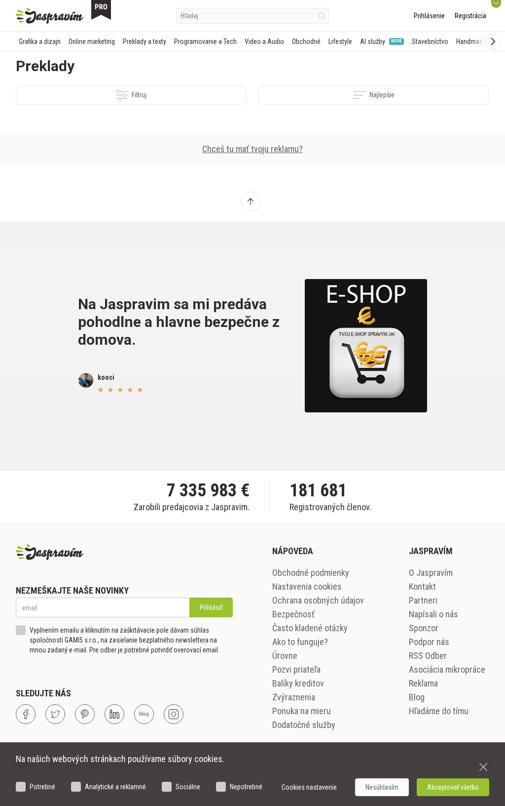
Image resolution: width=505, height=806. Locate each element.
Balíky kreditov (298, 683)
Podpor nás (429, 642)
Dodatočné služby (303, 725)
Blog (417, 697)
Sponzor (423, 628)
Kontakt (422, 586)
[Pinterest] (85, 714)
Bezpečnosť (293, 614)
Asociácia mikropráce (447, 669)
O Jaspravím (431, 572)
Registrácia (470, 16)
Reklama (423, 683)
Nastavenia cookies (307, 586)
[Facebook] (26, 714)
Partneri (423, 600)
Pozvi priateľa (296, 669)
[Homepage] (49, 16)
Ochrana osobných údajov (318, 600)
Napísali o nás (433, 614)
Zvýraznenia (293, 697)
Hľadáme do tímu (439, 711)
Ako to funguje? (300, 642)
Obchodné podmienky (310, 572)
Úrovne (284, 655)
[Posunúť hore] (250, 201)
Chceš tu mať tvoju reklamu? (252, 149)
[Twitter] (55, 714)
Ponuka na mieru (301, 711)
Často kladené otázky (310, 628)
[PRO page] (101, 10)
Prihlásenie (429, 16)
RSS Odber (428, 655)
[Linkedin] (114, 714)
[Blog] (144, 714)
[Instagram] (173, 714)
